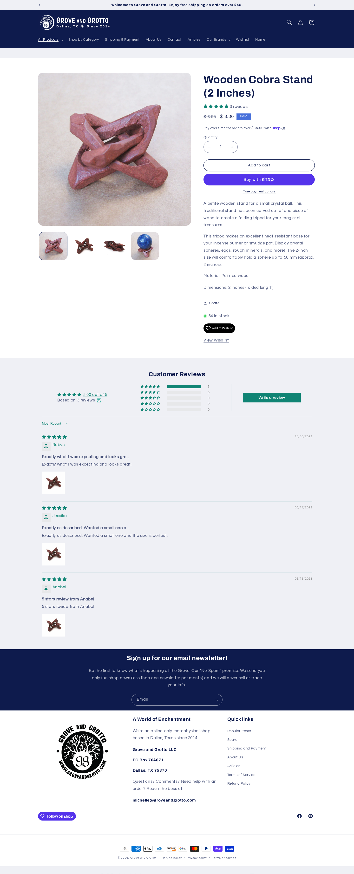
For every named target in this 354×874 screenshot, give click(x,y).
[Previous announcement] (39, 5)
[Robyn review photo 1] (53, 482)
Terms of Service (241, 775)
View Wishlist (216, 340)
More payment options (259, 191)
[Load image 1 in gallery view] (53, 246)
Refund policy (172, 858)
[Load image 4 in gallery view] (145, 246)
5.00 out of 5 (95, 395)
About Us (235, 757)
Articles (233, 766)
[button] (50, 40)
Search (233, 740)
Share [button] (214, 303)
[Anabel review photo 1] (53, 625)
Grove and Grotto (143, 857)
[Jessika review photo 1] (53, 554)
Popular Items (239, 731)
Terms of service (224, 858)
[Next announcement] (314, 5)
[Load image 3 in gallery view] (114, 246)
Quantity (210, 137)
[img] (54, 437)
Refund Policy (239, 783)
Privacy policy (197, 858)
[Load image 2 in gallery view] (84, 246)
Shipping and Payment (246, 748)
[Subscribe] (216, 700)
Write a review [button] (272, 398)
